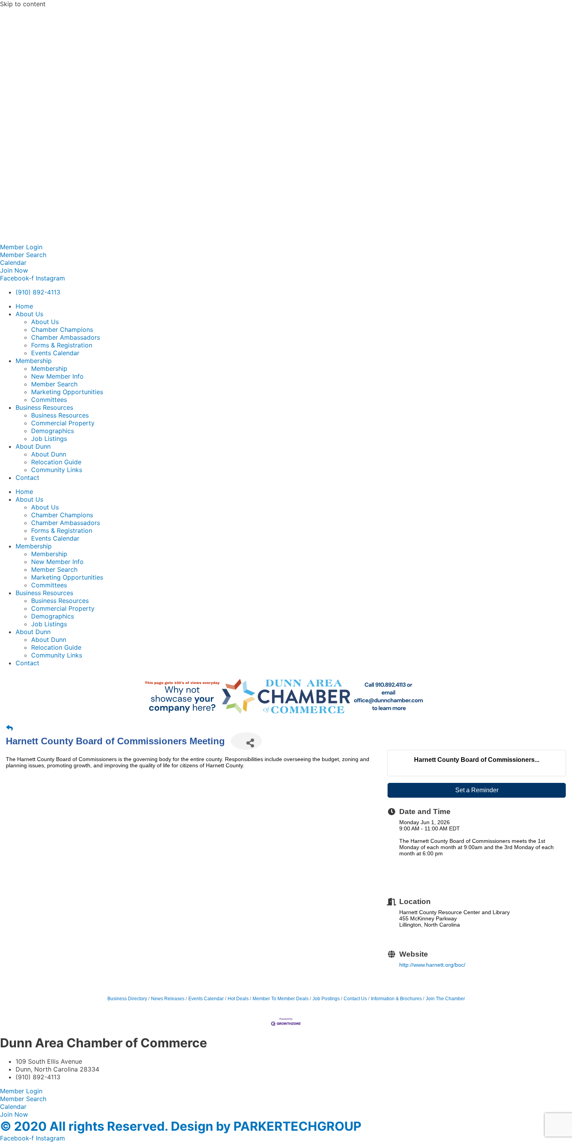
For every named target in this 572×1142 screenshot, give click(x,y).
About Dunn (33, 446)
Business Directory (127, 998)
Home (24, 306)
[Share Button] (246, 741)
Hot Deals (238, 998)
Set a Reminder (476, 790)
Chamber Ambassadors (65, 337)
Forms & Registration (61, 345)
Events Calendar (55, 353)
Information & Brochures (396, 998)
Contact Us (355, 998)
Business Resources (44, 407)
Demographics (52, 431)
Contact (27, 477)
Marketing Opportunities (67, 392)
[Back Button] (9, 728)
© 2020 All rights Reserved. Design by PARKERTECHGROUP (180, 1126)
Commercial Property (63, 423)
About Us (29, 314)
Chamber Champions (62, 329)
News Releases (167, 998)
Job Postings (326, 998)
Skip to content (23, 4)
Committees (49, 400)
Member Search (54, 384)
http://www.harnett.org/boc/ (432, 965)
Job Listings (49, 438)
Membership (34, 361)
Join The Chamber (445, 998)
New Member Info (57, 376)
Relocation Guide (56, 462)
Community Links (56, 470)
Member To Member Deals (281, 998)
